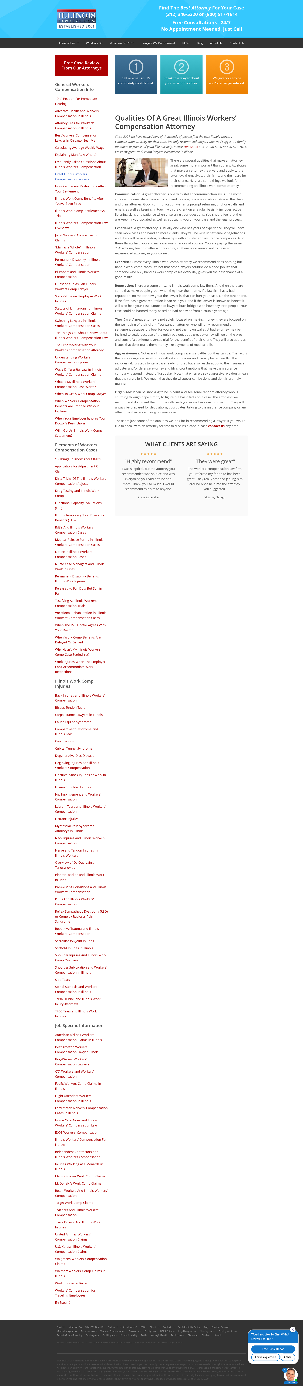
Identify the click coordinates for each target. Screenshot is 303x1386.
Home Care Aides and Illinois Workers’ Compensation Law (76, 1122)
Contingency (92, 1335)
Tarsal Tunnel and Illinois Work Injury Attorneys (77, 1001)
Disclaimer (193, 1335)
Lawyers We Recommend (158, 43)
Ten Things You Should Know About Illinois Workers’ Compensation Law (81, 335)
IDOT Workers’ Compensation (77, 1132)
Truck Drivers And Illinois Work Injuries (77, 1224)
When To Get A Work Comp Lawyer (80, 394)
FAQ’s (186, 43)
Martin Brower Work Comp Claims (80, 1176)
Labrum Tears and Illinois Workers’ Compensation (80, 809)
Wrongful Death (159, 1335)
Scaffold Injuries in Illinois (74, 948)
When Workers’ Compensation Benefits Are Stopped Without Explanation (77, 406)
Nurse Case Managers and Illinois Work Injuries (80, 566)
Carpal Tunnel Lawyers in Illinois (79, 715)
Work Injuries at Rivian (71, 1283)
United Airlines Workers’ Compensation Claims (72, 1236)
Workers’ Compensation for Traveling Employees (75, 1293)
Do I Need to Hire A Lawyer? (122, 1327)
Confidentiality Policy (189, 1327)
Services (61, 1327)
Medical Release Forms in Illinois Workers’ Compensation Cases (79, 542)
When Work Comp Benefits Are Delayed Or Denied (78, 639)
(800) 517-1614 (175, 1342)
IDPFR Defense (167, 1331)
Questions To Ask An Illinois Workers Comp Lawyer (75, 286)
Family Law (150, 1331)
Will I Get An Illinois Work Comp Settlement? (78, 433)
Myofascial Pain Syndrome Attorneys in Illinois (74, 828)
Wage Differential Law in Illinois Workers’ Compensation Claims (78, 372)
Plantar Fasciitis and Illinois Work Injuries (79, 877)
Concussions (64, 741)
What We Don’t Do (122, 43)
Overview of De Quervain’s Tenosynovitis (74, 865)
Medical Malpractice (67, 1331)
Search (217, 1335)
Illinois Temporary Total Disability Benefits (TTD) (79, 517)
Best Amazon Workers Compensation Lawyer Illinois (77, 1049)
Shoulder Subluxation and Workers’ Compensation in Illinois (81, 970)
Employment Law (228, 1331)
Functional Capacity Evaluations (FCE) (78, 505)
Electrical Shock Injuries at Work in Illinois (80, 777)
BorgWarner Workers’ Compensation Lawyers (72, 1061)
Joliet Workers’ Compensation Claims (77, 237)
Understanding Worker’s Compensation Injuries (73, 359)
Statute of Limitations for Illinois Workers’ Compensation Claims (78, 310)
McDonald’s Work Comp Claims (78, 1183)
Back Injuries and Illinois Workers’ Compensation (80, 698)
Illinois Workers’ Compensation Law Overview (81, 225)
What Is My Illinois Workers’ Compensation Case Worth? (75, 384)
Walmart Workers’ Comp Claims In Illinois (80, 1273)
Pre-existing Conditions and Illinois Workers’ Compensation (80, 889)
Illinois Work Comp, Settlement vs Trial (80, 213)
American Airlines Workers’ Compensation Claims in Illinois (78, 1037)
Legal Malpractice (187, 1331)
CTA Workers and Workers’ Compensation (74, 1074)
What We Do (94, 43)
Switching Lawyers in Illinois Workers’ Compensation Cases (77, 323)
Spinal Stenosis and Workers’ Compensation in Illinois (76, 989)
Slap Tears (62, 980)
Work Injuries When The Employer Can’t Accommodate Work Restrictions (80, 667)
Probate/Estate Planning (69, 1335)
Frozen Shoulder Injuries (73, 787)
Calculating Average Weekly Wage (80, 147)
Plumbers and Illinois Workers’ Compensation (77, 274)
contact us (191, 147)
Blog (200, 43)
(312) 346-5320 (149, 1342)
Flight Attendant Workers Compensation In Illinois (73, 1098)
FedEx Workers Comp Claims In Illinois (78, 1086)
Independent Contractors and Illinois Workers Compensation (77, 1154)
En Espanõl (63, 1302)
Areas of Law (67, 43)
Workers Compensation (112, 1331)
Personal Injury (89, 1331)
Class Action (135, 1331)
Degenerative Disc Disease (74, 755)
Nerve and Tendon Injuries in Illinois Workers (76, 852)
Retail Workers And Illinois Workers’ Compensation (81, 1193)
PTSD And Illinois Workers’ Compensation (74, 901)
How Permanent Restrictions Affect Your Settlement (80, 188)
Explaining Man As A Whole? (76, 154)
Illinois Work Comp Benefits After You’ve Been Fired (79, 201)
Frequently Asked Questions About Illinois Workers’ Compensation (80, 164)
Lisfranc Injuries (67, 819)
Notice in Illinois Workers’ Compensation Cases (74, 554)
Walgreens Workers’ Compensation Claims (81, 1261)
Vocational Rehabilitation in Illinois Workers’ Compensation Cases (80, 615)
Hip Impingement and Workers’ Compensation (78, 797)
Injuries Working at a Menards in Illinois (79, 1166)
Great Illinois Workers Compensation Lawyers (72, 176)
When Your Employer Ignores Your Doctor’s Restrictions (80, 421)
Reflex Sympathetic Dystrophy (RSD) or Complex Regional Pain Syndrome (81, 916)
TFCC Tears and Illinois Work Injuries (76, 1013)
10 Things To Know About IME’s (78, 459)
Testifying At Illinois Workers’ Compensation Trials (76, 603)
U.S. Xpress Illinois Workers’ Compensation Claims (75, 1249)
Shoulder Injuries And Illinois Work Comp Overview (80, 957)
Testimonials (177, 1335)
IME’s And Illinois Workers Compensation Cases (74, 529)
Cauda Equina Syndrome (73, 722)
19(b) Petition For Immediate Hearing (76, 101)
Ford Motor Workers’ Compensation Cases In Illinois (81, 1110)
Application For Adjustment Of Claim (77, 468)
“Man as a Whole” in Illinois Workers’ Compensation (75, 249)
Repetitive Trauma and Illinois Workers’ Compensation (77, 931)
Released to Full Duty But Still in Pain (78, 591)
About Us (216, 43)
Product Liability (128, 1335)
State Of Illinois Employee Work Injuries (78, 298)
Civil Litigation (109, 1335)
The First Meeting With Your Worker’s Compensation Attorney (79, 347)
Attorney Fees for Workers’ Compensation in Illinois (74, 125)
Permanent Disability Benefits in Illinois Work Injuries (79, 578)
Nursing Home (207, 1331)
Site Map (206, 1335)
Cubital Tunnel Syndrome (73, 748)
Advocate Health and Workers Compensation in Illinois (77, 113)
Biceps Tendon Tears (70, 707)
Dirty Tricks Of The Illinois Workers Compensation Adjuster (80, 481)
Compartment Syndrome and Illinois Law (76, 731)
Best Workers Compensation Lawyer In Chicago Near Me (76, 137)
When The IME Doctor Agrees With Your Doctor (80, 627)
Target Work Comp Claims (74, 1203)
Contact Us (237, 43)
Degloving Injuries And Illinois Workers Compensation (77, 765)
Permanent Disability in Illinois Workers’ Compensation (77, 262)
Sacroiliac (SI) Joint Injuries (74, 941)
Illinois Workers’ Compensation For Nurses (81, 1142)
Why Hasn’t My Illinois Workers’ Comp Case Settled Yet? (78, 652)
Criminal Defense (220, 1327)
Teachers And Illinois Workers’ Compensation (77, 1212)
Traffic (144, 1335)
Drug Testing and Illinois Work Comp (77, 493)
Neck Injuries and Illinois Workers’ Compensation (80, 840)
